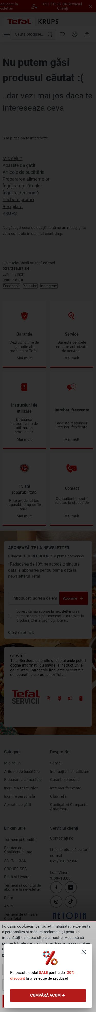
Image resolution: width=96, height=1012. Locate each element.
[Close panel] (84, 952)
